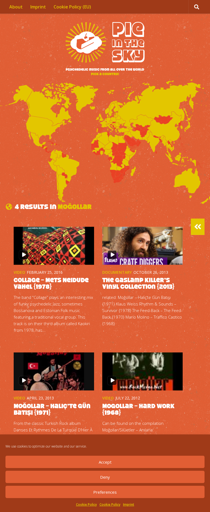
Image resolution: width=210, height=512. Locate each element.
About (16, 7)
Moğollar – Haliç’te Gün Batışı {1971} (52, 409)
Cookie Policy (86, 504)
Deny (105, 477)
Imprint (128, 504)
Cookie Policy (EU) (72, 7)
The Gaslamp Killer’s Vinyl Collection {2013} (138, 283)
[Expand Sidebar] (198, 227)
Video (19, 272)
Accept (105, 462)
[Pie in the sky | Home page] (105, 49)
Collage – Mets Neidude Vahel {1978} (51, 283)
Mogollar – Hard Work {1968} (138, 409)
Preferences (105, 492)
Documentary (117, 272)
